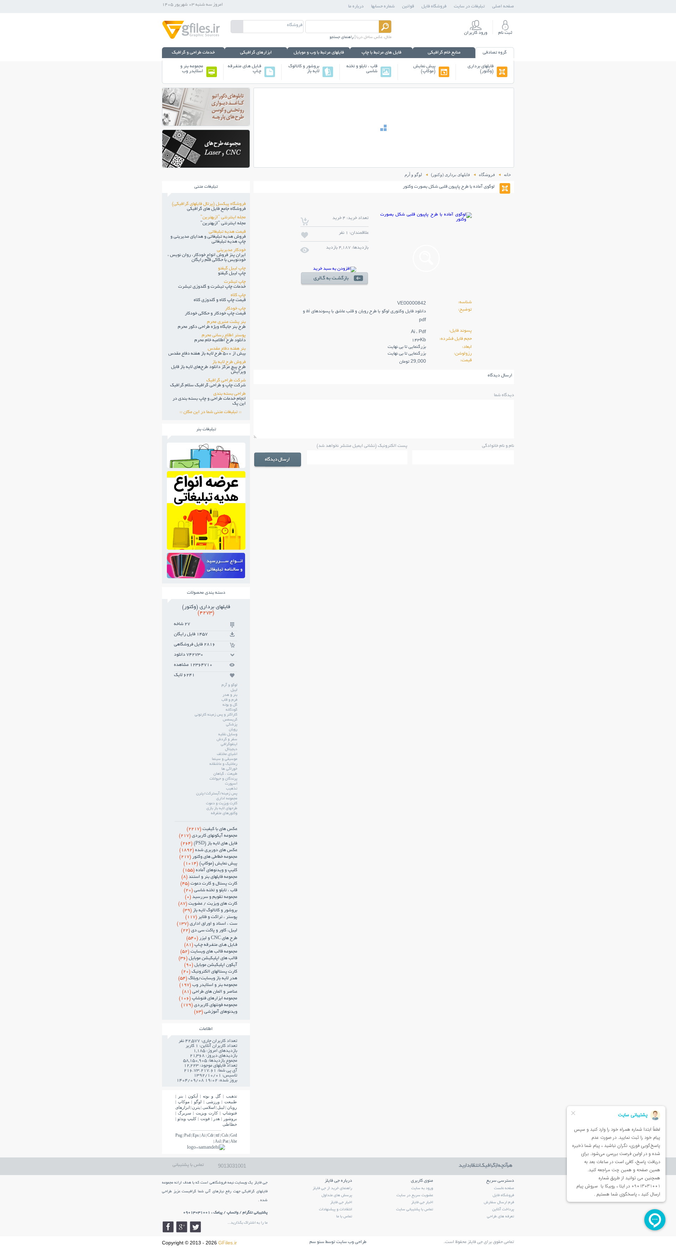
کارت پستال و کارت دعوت (208, 883)
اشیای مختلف (227, 754)
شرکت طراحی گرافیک (226, 380)
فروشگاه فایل (433, 6)
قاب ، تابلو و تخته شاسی (361, 69)
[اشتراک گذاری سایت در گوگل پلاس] (182, 1227)
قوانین (408, 6)
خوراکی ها (229, 769)
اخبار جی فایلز (422, 1202)
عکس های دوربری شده (208, 850)
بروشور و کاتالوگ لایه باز (303, 69)
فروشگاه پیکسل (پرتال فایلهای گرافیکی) (209, 204)
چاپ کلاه (238, 295)
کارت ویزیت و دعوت (221, 803)
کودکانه (231, 710)
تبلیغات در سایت (469, 6)
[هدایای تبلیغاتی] (206, 565)
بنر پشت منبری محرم (226, 322)
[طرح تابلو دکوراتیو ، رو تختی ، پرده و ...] (206, 124)
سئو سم (316, 1242)
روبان (233, 729)
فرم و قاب (229, 700)
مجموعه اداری (226, 799)
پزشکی (231, 725)
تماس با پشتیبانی (188, 1165)
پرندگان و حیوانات (223, 779)
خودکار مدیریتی (231, 250)
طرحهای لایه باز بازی (221, 808)
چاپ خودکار (235, 308)
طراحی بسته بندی (229, 394)
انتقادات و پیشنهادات (335, 1209)
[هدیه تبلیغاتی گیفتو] (206, 548)
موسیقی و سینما (224, 759)
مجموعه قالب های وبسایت (208, 951)
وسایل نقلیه (227, 734)
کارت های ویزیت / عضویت (207, 903)
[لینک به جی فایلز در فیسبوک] (168, 1227)
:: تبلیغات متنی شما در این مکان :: (213, 412)
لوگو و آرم (229, 685)
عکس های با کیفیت (212, 829)
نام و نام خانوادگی (498, 446)
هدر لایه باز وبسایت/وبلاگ (207, 978)
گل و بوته (230, 705)
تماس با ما (344, 1216)
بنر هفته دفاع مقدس (227, 348)
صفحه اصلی (503, 6)
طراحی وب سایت (351, 1242)
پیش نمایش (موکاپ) (424, 69)
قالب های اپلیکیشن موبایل (208, 958)
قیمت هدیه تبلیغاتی (227, 232)
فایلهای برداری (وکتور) (481, 69)
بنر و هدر (230, 695)
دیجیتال (231, 749)
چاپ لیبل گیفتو (232, 268)
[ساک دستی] (206, 466)
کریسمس (230, 720)
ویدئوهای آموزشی (215, 1012)
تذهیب (231, 789)
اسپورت (231, 784)
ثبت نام (505, 33)
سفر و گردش (227, 739)
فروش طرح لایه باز (229, 362)
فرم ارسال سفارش (499, 1202)
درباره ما (356, 6)
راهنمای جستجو (341, 37)
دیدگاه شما (504, 395)
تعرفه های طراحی (500, 1216)
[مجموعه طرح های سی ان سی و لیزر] (206, 166)
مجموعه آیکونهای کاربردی (208, 835)
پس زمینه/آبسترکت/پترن (216, 794)
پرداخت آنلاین (503, 1209)
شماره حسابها (383, 6)
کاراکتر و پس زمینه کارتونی (216, 715)
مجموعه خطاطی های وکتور (208, 857)
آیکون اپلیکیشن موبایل (210, 965)
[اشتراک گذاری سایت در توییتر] (195, 1227)
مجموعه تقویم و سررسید (211, 897)
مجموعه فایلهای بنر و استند (209, 877)
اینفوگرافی (229, 744)
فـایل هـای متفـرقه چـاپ (244, 69)
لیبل (234, 690)
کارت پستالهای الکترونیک (209, 971)
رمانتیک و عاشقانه (223, 764)
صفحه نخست (504, 1188)
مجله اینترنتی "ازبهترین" (223, 217)
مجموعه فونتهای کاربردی (209, 1005)
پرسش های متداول (336, 1195)
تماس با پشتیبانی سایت (414, 1209)
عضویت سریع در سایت (414, 1195)
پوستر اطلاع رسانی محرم (224, 335)
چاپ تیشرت (235, 282)
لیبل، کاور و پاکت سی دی (209, 930)
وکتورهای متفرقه (224, 813)
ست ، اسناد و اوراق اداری (207, 924)
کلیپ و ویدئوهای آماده (210, 870)
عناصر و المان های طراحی (209, 991)
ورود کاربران (475, 33)
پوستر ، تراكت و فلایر (211, 917)
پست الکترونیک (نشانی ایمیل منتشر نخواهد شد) (362, 446)
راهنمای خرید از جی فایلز (332, 1188)
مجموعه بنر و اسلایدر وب (191, 69)
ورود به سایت (422, 1188)
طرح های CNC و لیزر (211, 938)
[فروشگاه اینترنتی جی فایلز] (191, 38)
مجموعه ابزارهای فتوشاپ (208, 998)
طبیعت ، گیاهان (225, 774)
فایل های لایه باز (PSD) (209, 843)
